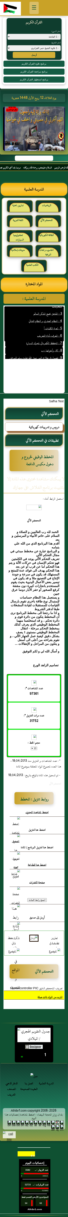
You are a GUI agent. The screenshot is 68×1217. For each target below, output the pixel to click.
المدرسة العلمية (46, 1083)
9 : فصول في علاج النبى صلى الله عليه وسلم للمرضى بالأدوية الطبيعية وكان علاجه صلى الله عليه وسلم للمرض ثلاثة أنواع (34, 357)
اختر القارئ (56, 43)
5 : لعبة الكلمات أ (53, 322)
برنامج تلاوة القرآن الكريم (34, 63)
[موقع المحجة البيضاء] (34, 129)
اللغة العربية (18, 220)
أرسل (34, 55)
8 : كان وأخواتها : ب (51, 345)
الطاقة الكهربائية (46, 235)
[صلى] (34, 1076)
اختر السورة (56, 31)
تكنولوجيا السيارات (18, 237)
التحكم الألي (46, 220)
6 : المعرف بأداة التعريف (49, 330)
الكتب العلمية (32, 265)
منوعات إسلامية (18, 250)
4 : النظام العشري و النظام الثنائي (45, 315)
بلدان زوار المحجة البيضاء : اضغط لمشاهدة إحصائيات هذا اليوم (34, 1116)
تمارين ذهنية (18, 205)
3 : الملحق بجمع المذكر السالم (47, 308)
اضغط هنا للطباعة (37, 865)
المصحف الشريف (11, 1091)
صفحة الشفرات (37, 882)
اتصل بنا (29, 1083)
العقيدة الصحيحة (29, 1089)
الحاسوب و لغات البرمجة (46, 252)
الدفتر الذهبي (12, 1083)
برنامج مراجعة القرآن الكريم (34, 71)
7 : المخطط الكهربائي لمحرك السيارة (44, 337)
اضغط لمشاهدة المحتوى (37, 812)
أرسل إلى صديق (37, 917)
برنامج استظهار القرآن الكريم (34, 79)
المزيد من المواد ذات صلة (50, 997)
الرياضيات (46, 205)
